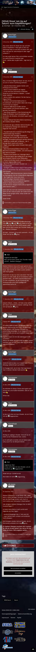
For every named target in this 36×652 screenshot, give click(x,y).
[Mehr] (32, 42)
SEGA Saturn (7, 600)
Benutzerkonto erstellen (18, 568)
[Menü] (27, 2)
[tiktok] (13, 545)
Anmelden (18, 573)
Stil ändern (31, 609)
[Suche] (22, 2)
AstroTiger (7, 26)
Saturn (16, 600)
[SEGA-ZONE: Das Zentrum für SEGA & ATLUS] (6, 2)
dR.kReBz (20, 534)
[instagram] (9, 545)
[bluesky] (11, 545)
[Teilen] (32, 29)
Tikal (19, 202)
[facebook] (5, 545)
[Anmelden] (31, 2)
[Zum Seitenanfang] (33, 649)
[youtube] (7, 545)
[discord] (15, 545)
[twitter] (3, 545)
